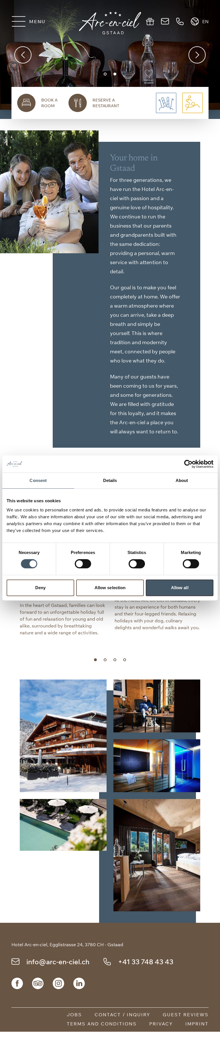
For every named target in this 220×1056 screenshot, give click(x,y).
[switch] (83, 563)
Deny (40, 587)
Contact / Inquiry (122, 1014)
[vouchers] (150, 21)
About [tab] (182, 480)
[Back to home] (110, 22)
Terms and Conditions (102, 1024)
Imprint (197, 1024)
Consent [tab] (38, 480)
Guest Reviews (186, 1014)
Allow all (179, 587)
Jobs (74, 1014)
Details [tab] (110, 480)
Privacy (161, 1024)
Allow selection (110, 587)
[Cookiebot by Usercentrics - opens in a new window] (188, 464)
